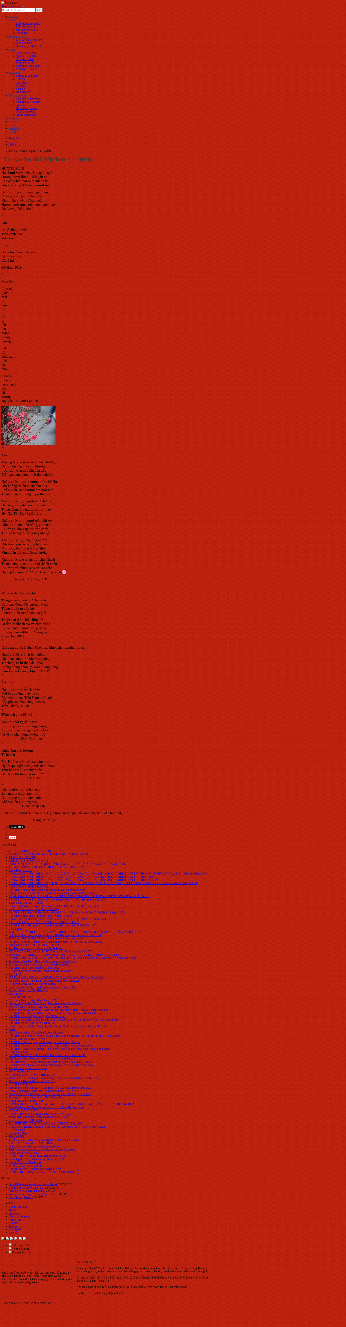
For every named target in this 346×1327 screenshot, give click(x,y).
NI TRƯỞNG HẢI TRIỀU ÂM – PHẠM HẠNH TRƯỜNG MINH (48, 854)
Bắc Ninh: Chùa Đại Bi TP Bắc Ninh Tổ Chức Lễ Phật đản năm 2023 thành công (55, 1013)
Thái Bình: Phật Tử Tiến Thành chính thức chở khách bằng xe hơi (46, 938)
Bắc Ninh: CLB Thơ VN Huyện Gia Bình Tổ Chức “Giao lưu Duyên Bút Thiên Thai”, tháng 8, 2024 (67, 912)
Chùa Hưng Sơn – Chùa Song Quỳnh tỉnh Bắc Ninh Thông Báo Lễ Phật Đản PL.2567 (58, 1026)
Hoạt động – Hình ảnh (28, 46)
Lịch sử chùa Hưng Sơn (29, 39)
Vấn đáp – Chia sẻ (26, 68)
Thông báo (22, 32)
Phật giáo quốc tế (26, 26)
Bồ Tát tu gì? (16, 928)
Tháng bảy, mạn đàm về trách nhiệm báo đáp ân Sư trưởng (42, 1149)
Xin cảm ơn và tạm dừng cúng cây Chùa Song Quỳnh (39, 964)
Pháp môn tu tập (25, 62)
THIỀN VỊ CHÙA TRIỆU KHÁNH (30, 850)
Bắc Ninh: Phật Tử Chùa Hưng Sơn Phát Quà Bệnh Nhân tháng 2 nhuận (50, 1061)
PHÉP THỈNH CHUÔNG (24, 1152)
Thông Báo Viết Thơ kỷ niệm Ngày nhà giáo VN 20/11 (40, 1116)
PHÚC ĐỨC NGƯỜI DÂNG (26, 1120)
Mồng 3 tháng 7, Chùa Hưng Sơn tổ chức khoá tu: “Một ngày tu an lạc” (50, 1094)
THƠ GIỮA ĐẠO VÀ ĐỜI (25, 1165)
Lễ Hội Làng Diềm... (21, 1197)
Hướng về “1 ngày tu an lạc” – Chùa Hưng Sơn (36, 1097)
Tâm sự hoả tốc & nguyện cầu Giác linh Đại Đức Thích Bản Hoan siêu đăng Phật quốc (58, 1009)
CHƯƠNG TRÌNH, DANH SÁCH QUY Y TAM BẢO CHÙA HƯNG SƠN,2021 (57, 1126)
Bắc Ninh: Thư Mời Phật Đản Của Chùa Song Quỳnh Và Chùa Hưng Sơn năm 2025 (57, 899)
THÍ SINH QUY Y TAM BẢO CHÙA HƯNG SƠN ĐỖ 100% (45, 1123)
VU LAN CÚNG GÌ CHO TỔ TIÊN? (31, 1142)
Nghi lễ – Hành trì (26, 56)
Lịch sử (13, 1232)
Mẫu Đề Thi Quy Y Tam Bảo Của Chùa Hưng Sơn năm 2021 (44, 980)
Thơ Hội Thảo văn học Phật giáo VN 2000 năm (36, 948)
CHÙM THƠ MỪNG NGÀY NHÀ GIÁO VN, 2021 (40, 1113)
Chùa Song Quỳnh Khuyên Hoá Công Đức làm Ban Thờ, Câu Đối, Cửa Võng (54, 906)
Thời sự (12, 20)
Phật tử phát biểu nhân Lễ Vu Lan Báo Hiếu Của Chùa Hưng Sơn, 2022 (50, 1087)
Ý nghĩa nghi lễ (25, 59)
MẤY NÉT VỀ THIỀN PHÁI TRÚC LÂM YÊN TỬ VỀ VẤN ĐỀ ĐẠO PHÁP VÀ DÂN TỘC (65, 954)
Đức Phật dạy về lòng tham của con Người (33, 1184)
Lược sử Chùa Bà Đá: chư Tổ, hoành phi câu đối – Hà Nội (42, 987)
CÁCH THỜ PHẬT (20, 1084)
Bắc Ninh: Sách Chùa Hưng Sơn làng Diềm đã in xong (40, 915)
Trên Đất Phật (17, 1136)
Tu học (12, 49)
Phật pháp (14, 72)
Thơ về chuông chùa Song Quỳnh (28, 1068)
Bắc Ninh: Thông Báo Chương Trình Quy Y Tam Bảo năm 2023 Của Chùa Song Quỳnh (59, 1048)
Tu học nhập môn (26, 52)
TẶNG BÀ (15, 974)
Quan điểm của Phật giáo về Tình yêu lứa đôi (34, 1146)
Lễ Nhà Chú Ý (17, 1129)
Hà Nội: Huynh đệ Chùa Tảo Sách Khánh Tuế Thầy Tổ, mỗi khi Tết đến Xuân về (55, 941)
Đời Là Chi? (16, 993)
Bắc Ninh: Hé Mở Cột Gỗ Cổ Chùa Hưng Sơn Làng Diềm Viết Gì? (47, 1055)
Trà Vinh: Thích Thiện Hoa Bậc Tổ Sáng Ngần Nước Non (42, 961)
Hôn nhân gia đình (26, 108)
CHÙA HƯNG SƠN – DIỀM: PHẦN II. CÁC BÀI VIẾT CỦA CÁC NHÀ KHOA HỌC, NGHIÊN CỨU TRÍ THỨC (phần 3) (83, 876)
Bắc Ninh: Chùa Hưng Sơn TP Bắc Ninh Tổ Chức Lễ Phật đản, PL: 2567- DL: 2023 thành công (64, 1019)
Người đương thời (26, 114)
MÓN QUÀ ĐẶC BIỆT (23, 1110)
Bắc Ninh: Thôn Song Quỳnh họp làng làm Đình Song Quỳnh (44, 1042)
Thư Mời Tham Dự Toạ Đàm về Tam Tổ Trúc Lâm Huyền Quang (46, 1107)
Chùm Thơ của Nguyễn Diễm (26, 1100)
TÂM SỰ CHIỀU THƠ (22, 857)
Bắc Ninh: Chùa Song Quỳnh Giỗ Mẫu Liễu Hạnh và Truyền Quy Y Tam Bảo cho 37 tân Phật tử (64, 1035)
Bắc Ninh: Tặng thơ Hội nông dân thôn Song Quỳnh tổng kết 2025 (47, 889)
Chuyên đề (14, 128)
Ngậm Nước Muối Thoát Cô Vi (27, 1039)
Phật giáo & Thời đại (28, 101)
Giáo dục (21, 105)
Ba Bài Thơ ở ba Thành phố (25, 1162)
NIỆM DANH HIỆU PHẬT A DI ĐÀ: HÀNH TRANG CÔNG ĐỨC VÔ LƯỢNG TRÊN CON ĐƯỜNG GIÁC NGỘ (79, 896)
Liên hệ (12, 132)
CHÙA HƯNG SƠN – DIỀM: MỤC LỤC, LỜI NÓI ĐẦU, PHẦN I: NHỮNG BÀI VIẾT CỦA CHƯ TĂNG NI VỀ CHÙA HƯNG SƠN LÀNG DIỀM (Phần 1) (103, 883)
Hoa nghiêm (23, 91)
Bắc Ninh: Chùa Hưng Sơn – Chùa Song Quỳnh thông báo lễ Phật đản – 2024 (53, 925)
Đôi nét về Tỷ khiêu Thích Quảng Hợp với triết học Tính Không (45, 1003)
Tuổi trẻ (12, 125)
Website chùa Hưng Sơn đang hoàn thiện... (33, 1194)
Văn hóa (13, 121)
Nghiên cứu (14, 118)
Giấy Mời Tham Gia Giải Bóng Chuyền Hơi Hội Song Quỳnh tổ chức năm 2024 (55, 935)
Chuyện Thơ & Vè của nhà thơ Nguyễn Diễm (35, 1168)
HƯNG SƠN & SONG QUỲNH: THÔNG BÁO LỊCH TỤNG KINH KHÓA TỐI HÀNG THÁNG (67, 863)
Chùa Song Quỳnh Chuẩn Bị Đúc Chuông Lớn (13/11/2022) (43, 1090)
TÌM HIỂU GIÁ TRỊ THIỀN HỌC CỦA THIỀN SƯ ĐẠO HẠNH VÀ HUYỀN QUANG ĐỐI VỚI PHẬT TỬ (74, 931)
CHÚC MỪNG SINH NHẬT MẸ (28, 886)
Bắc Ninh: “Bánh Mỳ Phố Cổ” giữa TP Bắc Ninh (37, 1016)
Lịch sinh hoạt (24, 42)
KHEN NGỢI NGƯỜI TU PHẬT (28, 860)
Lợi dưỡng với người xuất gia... (27, 1187)
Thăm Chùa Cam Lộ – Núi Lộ (26, 902)
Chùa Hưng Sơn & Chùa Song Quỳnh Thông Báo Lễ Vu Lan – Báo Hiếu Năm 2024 (57, 918)
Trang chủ (14, 16)
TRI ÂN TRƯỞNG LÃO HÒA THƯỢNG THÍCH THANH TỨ (46, 867)
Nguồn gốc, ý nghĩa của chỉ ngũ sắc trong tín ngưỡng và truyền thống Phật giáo (54, 893)
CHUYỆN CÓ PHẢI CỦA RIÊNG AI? (32, 1074)
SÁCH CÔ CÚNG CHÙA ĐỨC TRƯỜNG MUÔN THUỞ (44, 922)
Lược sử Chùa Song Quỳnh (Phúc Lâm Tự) (34, 909)
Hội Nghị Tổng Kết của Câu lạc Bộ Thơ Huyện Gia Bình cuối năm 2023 (50, 951)
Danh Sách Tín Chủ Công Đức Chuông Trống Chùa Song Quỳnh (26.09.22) (53, 1077)
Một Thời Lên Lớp (19, 1071)
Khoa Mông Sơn (18, 1052)
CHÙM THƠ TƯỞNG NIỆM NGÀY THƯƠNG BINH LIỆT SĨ (46, 1172)
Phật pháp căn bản (26, 75)
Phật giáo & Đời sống (28, 98)
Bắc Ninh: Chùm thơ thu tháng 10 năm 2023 (34, 967)
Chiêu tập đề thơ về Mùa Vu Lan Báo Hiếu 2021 (36, 1159)
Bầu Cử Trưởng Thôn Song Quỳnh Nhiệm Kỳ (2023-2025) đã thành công (51, 1065)
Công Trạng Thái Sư (20, 870)
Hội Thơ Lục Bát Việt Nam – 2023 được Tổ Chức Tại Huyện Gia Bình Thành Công (57, 977)
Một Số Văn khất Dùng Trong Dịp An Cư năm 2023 (39, 1006)
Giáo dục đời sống (18, 95)
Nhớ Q (13, 1029)
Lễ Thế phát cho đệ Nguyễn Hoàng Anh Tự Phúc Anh (40, 970)
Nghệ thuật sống (25, 111)
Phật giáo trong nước (28, 23)
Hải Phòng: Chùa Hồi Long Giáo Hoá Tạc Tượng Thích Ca (43, 1058)
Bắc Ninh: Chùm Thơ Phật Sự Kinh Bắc (32, 1022)
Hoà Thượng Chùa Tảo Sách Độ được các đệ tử (36, 1032)
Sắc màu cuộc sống (27, 29)
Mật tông (21, 85)
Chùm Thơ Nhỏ (18, 1133)
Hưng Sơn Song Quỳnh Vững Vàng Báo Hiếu (35, 983)
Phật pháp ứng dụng (27, 65)
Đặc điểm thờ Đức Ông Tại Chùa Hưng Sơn (34, 944)
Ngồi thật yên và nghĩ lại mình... (27, 1190)
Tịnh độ (20, 78)
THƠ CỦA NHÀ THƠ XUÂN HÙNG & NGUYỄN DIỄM (44, 1139)
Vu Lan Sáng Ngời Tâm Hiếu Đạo (28, 990)
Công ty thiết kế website (15, 1302)
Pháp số (20, 88)
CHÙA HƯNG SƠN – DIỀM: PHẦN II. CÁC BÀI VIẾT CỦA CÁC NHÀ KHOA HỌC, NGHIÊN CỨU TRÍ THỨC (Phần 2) (83, 880)
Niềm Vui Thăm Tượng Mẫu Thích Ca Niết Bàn (36, 1000)
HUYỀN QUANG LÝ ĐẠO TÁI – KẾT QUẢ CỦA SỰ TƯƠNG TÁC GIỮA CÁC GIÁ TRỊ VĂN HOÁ (72, 1103)
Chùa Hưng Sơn (17, 36)
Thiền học (21, 82)
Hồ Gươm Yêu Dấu (20, 996)
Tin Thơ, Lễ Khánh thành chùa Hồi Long (32, 1081)
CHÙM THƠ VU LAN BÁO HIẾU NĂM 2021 (37, 1155)
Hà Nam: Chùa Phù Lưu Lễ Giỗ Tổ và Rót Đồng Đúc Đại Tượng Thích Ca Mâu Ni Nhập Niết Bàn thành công (72, 957)
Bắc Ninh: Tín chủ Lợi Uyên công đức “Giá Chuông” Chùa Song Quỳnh (50, 1045)
